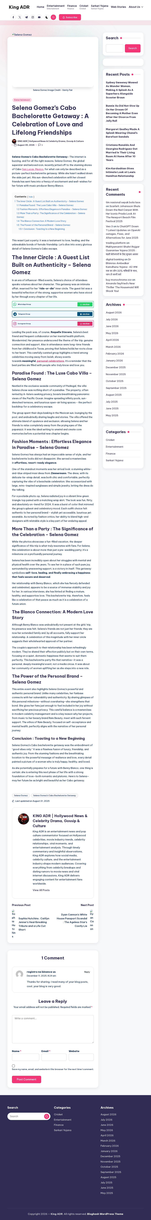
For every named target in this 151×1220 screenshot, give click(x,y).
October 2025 (114, 381)
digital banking (115, 259)
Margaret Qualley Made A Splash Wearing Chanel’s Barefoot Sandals (122, 133)
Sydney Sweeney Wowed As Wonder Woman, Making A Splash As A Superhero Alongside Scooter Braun (122, 90)
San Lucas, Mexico (33, 169)
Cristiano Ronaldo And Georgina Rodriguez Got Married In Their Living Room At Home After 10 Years (121, 152)
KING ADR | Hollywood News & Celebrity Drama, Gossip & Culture (60, 821)
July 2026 (112, 319)
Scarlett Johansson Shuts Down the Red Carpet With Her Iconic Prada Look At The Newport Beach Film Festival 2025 (123, 214)
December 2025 (116, 367)
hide (31, 197)
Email (45, 1051)
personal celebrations (50, 361)
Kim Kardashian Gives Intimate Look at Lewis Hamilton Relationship (120, 172)
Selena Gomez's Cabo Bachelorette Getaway (54, 795)
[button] (70, 17)
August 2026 (114, 312)
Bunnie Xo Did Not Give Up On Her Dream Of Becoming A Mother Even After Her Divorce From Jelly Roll (122, 113)
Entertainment (22, 100)
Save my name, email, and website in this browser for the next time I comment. (53, 1069)
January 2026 (114, 360)
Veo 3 (109, 226)
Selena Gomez (21, 795)
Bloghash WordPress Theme (105, 1214)
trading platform (116, 243)
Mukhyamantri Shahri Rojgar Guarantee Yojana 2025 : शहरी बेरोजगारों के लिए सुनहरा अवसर (123, 250)
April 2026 (112, 340)
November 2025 (116, 374)
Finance (110, 453)
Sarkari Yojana (114, 460)
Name (16, 1051)
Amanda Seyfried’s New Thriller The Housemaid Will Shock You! (122, 287)
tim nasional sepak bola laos (123, 202)
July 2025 (112, 401)
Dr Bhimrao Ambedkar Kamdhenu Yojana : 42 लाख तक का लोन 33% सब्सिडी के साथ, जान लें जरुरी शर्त (121, 267)
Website (74, 1051)
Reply (87, 971)
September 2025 (116, 388)
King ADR (19, 7)
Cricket (110, 440)
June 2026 (112, 326)
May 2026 (112, 333)
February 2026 (115, 353)
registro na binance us (41, 971)
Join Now (86, 304)
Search (112, 38)
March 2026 (113, 346)
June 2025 (112, 408)
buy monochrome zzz (119, 279)
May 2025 (112, 415)
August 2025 (114, 394)
